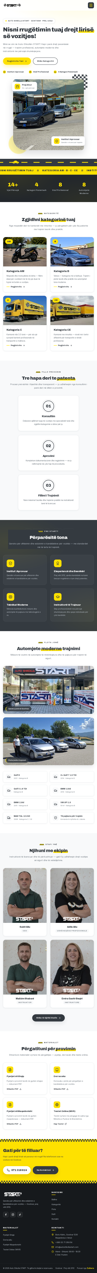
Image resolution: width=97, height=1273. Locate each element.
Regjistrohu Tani (15, 61)
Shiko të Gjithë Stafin (46, 1018)
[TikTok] (20, 1214)
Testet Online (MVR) (12, 1249)
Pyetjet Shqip (9, 1235)
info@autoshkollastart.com (66, 1247)
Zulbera (90, 1268)
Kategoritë (56, 1204)
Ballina (54, 1199)
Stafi (53, 1214)
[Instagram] (13, 1214)
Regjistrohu (16, 287)
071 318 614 (19, 1170)
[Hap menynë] (91, 5)
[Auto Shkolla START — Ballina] (12, 5)
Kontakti (55, 1219)
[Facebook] (6, 1214)
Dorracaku (7, 1240)
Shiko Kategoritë (45, 61)
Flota (54, 1209)
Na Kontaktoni (44, 1170)
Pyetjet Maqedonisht (12, 1245)
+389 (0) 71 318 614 (63, 1242)
